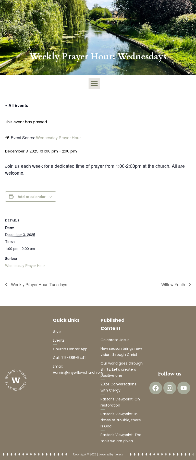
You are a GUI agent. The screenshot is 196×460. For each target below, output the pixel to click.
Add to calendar (31, 196)
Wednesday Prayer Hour (25, 265)
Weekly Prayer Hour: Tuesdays (38, 284)
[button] (94, 83)
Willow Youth (173, 284)
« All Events (16, 105)
